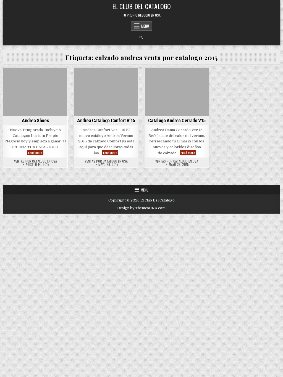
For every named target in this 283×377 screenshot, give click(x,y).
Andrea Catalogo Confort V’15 (106, 120)
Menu (145, 26)
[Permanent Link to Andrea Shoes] (35, 92)
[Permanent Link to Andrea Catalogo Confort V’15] (106, 92)
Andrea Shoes (35, 120)
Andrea (35, 77)
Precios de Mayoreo (185, 77)
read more (35, 152)
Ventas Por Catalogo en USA (35, 161)
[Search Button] (141, 37)
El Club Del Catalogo (141, 6)
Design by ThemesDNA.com (141, 208)
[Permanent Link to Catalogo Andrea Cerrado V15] (177, 92)
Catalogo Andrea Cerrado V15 (177, 120)
